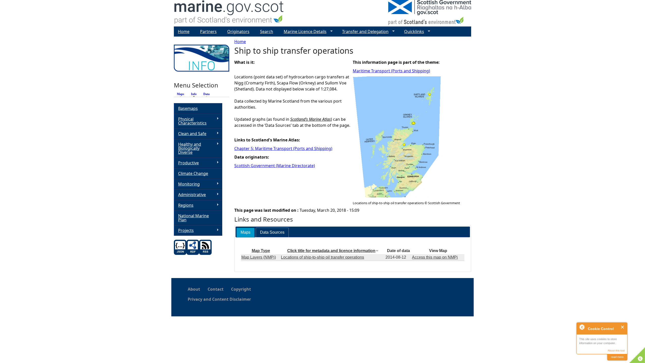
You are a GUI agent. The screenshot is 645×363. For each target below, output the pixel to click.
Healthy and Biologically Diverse (187, 148)
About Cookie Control (582, 327)
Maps (180, 94)
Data (206, 94)
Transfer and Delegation (363, 32)
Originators (238, 31)
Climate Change (193, 173)
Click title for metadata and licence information (331, 251)
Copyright (241, 289)
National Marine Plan (193, 218)
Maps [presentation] (245, 232)
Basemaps (188, 108)
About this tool (616, 350)
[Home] (229, 13)
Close (622, 327)
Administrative (190, 195)
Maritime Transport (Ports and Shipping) (391, 71)
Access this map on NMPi (435, 257)
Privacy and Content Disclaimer (219, 299)
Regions (184, 205)
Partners (208, 31)
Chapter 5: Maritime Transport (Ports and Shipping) (283, 148)
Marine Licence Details (303, 32)
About (194, 289)
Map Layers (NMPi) (258, 257)
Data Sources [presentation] (272, 232)
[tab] (245, 232)
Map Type (261, 251)
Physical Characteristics (190, 121)
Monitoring (187, 184)
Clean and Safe (190, 134)
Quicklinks (412, 32)
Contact (215, 289)
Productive (186, 163)
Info (195, 94)
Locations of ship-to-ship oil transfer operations (322, 257)
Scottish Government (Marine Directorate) (274, 165)
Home (240, 41)
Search (266, 31)
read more (617, 356)
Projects (184, 230)
